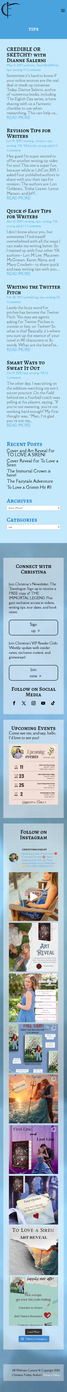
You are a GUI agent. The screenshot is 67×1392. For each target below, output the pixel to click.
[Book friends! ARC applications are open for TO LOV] (33, 1099)
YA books (29, 146)
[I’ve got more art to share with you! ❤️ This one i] (33, 947)
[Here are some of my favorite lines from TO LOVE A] (33, 1200)
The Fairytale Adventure (30, 481)
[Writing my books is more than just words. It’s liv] (33, 896)
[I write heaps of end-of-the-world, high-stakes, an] (33, 1301)
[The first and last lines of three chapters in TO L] (33, 1149)
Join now (33, 672)
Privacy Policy (51, 1375)
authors (29, 65)
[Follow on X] (24, 703)
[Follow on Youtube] (43, 703)
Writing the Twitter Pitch (33, 289)
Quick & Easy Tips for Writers (29, 213)
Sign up (33, 627)
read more (19, 117)
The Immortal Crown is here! (28, 473)
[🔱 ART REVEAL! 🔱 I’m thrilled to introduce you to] (33, 1250)
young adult (46, 146)
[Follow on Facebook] (14, 703)
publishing (31, 297)
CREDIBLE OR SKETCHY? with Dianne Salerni (26, 54)
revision (40, 141)
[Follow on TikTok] (53, 703)
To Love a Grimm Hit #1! (29, 487)
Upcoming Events (33, 728)
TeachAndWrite (47, 65)
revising (28, 141)
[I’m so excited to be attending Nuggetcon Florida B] (33, 997)
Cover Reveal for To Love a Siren (32, 463)
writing (17, 70)
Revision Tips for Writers (29, 133)
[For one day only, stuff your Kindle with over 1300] (33, 1048)
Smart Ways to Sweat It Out (26, 365)
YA (19, 146)
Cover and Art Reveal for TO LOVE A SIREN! (31, 453)
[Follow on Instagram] (33, 703)
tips (9, 70)
